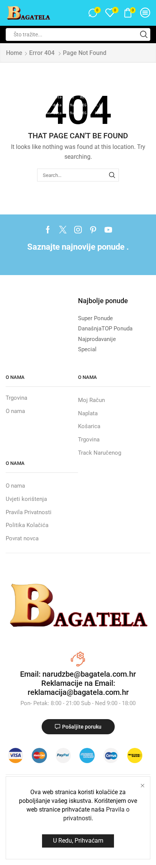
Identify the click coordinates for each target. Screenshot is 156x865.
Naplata (88, 413)
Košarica (89, 426)
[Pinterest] (93, 229)
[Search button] (144, 34)
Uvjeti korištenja (26, 499)
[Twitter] (63, 229)
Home (14, 52)
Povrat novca (22, 538)
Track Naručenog (99, 452)
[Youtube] (108, 229)
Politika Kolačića (27, 525)
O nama (15, 411)
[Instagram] (78, 229)
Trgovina (16, 397)
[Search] (112, 175)
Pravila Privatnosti (28, 512)
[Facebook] (47, 229)
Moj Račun (91, 400)
